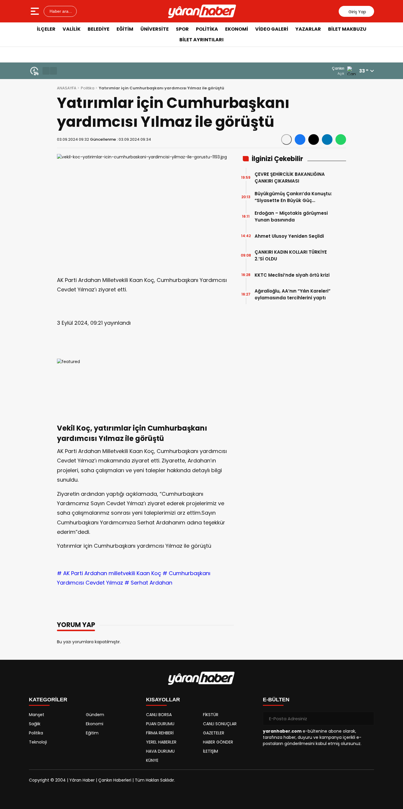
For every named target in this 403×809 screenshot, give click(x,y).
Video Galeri (271, 29)
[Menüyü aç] (35, 11)
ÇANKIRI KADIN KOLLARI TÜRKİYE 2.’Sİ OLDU (291, 255)
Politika (207, 29)
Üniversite (154, 29)
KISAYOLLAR (163, 700)
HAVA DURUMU (160, 751)
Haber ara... (60, 11)
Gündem (95, 715)
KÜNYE (152, 760)
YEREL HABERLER (161, 742)
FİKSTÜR (210, 715)
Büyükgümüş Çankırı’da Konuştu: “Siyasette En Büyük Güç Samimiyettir (293, 197)
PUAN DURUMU (160, 724)
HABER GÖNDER (218, 742)
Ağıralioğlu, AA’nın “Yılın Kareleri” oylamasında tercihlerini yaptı (292, 294)
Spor (182, 29)
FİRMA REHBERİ (159, 733)
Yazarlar (308, 29)
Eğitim (125, 29)
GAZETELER (213, 733)
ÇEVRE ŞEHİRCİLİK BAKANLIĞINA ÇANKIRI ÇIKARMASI (290, 177)
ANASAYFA (66, 88)
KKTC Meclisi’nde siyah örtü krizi (292, 275)
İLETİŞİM (210, 751)
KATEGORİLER (48, 700)
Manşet (36, 715)
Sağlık (34, 724)
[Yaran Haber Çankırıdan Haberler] (202, 11)
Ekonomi (236, 29)
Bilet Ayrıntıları (201, 39)
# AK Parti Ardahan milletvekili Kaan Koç (109, 573)
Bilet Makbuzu (347, 29)
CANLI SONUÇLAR (220, 724)
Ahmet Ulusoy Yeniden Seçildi (289, 236)
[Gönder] (367, 718)
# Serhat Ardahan (148, 582)
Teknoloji (38, 742)
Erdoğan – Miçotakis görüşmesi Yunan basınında (291, 216)
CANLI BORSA (159, 715)
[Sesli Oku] (286, 139)
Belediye (98, 29)
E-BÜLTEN (276, 700)
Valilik (72, 29)
